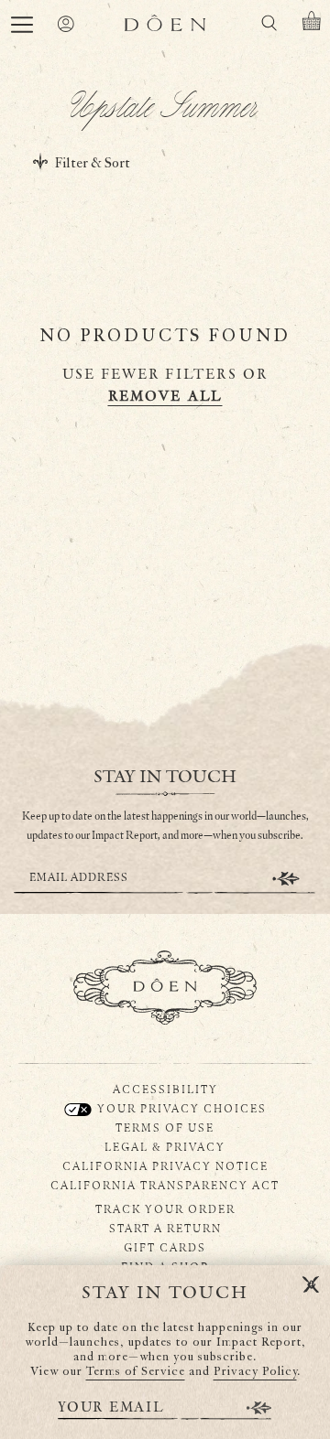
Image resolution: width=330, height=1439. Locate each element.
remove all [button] (165, 396)
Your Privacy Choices (180, 1108)
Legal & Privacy (165, 1146)
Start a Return (165, 1227)
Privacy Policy (255, 1372)
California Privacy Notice (165, 1165)
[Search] (268, 26)
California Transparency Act (165, 1184)
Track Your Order (165, 1208)
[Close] (311, 1285)
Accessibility (165, 1088)
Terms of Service (135, 1372)
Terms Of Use (165, 1127)
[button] (22, 25)
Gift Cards (165, 1247)
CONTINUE (286, 878)
